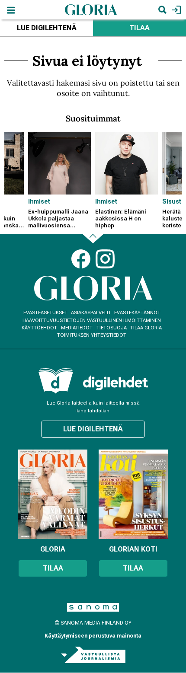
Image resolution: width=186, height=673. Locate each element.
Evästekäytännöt (137, 313)
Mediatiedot (77, 328)
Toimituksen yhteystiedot (91, 335)
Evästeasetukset (45, 313)
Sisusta (173, 201)
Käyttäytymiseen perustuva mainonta (93, 636)
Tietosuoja (111, 328)
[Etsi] (162, 9)
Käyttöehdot (39, 328)
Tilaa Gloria (146, 328)
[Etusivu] (91, 9)
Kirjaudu (175, 9)
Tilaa (139, 28)
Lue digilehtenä (47, 28)
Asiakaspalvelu (90, 313)
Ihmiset (39, 201)
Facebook (80, 258)
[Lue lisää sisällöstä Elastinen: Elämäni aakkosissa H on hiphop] (126, 163)
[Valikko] (10, 9)
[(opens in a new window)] (115, 382)
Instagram (105, 258)
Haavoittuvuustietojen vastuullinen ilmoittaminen (91, 320)
